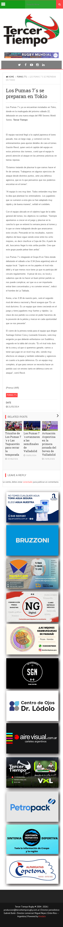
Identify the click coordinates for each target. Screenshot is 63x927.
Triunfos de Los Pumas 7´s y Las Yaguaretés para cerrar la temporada (13, 444)
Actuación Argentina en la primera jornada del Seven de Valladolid (49, 444)
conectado (27, 482)
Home (11, 76)
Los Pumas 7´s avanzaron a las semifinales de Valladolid (32, 442)
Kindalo (42, 916)
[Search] (59, 4)
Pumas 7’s (22, 76)
